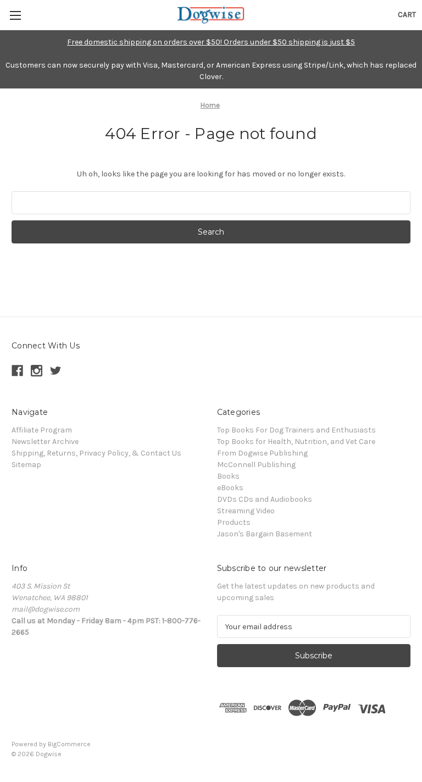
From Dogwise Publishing (262, 453)
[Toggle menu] (15, 15)
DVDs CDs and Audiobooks (264, 499)
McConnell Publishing (256, 464)
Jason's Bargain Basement (264, 534)
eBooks (230, 487)
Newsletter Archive (45, 441)
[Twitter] (56, 370)
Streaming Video (246, 510)
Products (234, 522)
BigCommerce (69, 744)
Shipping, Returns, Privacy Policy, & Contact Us (96, 453)
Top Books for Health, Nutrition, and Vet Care (296, 441)
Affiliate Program (42, 430)
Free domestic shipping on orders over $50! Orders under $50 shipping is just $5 (211, 42)
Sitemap (26, 464)
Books (228, 476)
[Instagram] (36, 370)
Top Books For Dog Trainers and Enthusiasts (296, 430)
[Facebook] (17, 370)
